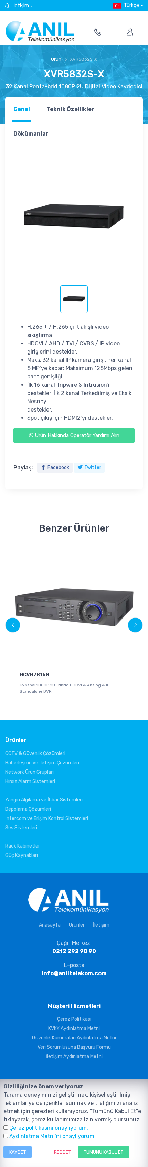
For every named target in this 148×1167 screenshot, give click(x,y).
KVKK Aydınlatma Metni (74, 1028)
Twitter (92, 468)
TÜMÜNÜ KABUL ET (103, 1152)
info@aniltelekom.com (74, 973)
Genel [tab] (21, 109)
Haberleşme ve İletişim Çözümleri (42, 763)
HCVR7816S (34, 675)
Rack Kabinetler (22, 846)
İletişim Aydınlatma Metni (74, 1056)
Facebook (58, 468)
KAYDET (17, 1152)
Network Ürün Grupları (29, 772)
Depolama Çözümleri (28, 809)
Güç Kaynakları (21, 855)
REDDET (62, 1152)
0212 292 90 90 (74, 951)
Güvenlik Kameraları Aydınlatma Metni (74, 1038)
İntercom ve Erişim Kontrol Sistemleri (46, 818)
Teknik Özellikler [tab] (70, 109)
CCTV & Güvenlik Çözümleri (35, 753)
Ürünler (77, 925)
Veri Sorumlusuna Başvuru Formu (74, 1047)
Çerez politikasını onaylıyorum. (48, 1128)
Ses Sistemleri (21, 828)
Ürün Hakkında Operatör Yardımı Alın (76, 435)
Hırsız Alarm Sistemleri (30, 781)
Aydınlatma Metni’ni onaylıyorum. (52, 1136)
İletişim (20, 6)
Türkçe (131, 5)
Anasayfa (50, 925)
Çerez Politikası (74, 1019)
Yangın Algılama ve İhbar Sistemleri (44, 800)
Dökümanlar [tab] (31, 133)
